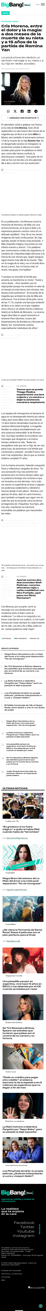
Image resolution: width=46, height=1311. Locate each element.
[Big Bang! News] (16, 5)
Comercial (5, 1277)
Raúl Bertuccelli (13, 941)
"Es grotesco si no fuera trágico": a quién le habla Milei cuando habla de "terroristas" (21, 829)
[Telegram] (36, 111)
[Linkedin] (29, 111)
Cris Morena (6, 638)
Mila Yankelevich (21, 638)
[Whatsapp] (8, 111)
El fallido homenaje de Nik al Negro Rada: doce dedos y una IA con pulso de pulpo (24, 707)
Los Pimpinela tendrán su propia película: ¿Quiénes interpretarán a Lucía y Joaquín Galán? (23, 695)
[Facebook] (22, 111)
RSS (3, 1280)
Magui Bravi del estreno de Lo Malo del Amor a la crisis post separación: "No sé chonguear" (24, 656)
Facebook (24, 1222)
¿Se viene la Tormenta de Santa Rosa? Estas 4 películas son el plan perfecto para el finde (22, 932)
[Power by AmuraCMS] (36, 1287)
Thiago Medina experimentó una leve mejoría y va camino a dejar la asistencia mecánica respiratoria (31, 396)
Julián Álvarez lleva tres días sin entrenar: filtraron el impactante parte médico (21, 773)
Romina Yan (34, 638)
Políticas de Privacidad (11, 1270)
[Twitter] (15, 111)
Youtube (25, 1231)
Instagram (23, 1235)
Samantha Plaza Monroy (17, 838)
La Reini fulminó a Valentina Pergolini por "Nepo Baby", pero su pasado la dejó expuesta (23, 683)
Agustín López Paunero (17, 890)
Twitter (27, 1226)
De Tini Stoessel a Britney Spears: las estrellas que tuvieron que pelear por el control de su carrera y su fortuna (24, 670)
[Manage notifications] (41, 1306)
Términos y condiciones (11, 1274)
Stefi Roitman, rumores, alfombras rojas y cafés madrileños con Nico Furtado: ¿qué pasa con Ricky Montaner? (30, 589)
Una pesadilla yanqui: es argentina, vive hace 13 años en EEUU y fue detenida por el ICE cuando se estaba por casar (21, 747)
